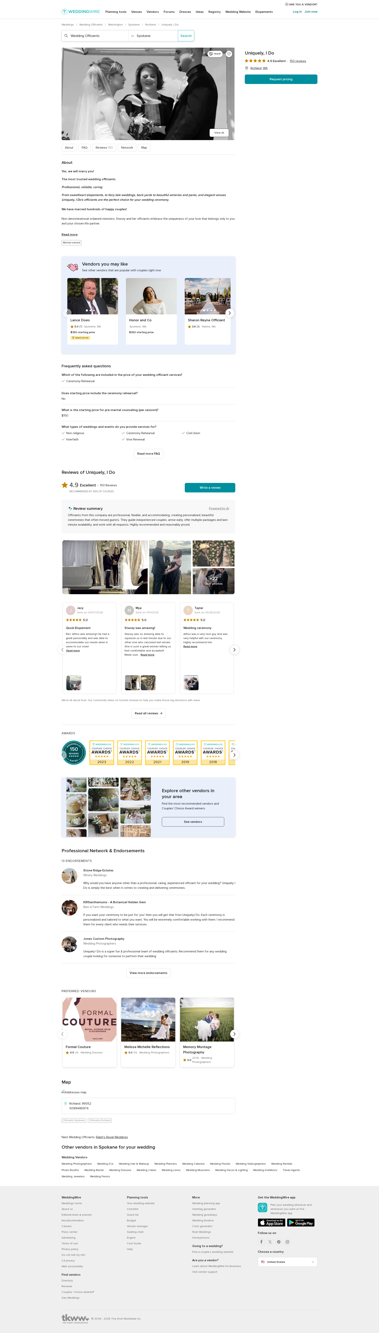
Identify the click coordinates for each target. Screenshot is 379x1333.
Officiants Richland (100, 1120)
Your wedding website (141, 1203)
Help (130, 1249)
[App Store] (271, 1225)
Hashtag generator (204, 1209)
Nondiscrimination (73, 1220)
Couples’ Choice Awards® (78, 1292)
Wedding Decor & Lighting (231, 1170)
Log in (297, 12)
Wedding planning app (206, 1203)
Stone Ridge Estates (98, 870)
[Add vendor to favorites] (229, 54)
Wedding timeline (203, 1220)
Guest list (133, 1214)
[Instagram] (287, 1241)
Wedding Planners (165, 1163)
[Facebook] (261, 1241)
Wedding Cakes (146, 1170)
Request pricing (281, 79)
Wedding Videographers (251, 1163)
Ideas (200, 12)
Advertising (68, 1237)
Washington (116, 24)
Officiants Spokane (74, 1120)
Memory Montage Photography (197, 1049)
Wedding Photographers (77, 1163)
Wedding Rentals (281, 1163)
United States (276, 1262)
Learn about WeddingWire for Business (216, 1266)
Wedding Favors (100, 1176)
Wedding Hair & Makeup (134, 1163)
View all (219, 132)
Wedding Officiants (91, 24)
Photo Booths (70, 1170)
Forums (169, 12)
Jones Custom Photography (103, 939)
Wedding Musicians (198, 1170)
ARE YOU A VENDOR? (302, 4)
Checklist (132, 1209)
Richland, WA (259, 68)
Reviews (104, 148)
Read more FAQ (148, 454)
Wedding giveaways (204, 1214)
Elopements (264, 12)
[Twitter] (270, 1241)
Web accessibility (72, 1266)
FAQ (84, 148)
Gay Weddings (71, 1297)
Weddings (68, 24)
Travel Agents (291, 1170)
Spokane (134, 24)
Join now (310, 12)
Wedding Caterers (193, 1163)
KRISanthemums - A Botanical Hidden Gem (114, 902)
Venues (136, 12)
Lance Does (80, 320)
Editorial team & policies (77, 1214)
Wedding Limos (171, 1170)
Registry (214, 12)
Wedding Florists (220, 1163)
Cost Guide (134, 1243)
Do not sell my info (73, 1255)
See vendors (193, 822)
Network (127, 148)
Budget (131, 1220)
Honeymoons (200, 1237)
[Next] (229, 313)
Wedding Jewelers (73, 1176)
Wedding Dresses (120, 1170)
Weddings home (72, 1203)
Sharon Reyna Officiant (206, 320)
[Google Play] (301, 1225)
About (69, 148)
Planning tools (116, 12)
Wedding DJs (105, 1163)
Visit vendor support (204, 1272)
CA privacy (68, 1260)
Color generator (202, 1226)
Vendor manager (137, 1226)
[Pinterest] (278, 1241)
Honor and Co (140, 320)
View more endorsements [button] (148, 973)
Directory (67, 1280)
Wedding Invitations (265, 1170)
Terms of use (70, 1243)
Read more (70, 235)
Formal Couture (78, 1047)
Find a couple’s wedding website (212, 1252)
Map (144, 148)
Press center (69, 1232)
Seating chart (135, 1232)
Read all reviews (146, 713)
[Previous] (67, 313)
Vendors (153, 12)
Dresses (185, 12)
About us (67, 1209)
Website (238, 12)
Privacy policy (70, 1249)
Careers (67, 1226)
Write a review (210, 488)
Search (186, 36)
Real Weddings (201, 1232)
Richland (151, 24)
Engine (131, 1237)
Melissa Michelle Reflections (147, 1047)
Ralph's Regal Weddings (112, 1137)
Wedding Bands (94, 1170)
